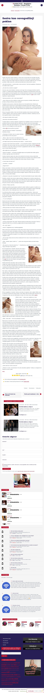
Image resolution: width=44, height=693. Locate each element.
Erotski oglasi (31, 690)
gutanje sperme (8, 666)
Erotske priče (22, 379)
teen (11, 680)
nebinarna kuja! (15, 593)
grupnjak (3, 666)
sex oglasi (14, 678)
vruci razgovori (5, 684)
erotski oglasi (10, 664)
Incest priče (17, 10)
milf (7, 672)
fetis (15, 664)
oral (8, 676)
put (5, 259)
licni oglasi (3, 670)
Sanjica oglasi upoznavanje (17, 581)
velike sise (15, 682)
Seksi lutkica (9, 500)
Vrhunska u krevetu (16, 605)
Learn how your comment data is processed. (26, 471)
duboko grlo (17, 662)
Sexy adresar (5, 640)
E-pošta (4, 454)
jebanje (6, 668)
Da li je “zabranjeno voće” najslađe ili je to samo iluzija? (22, 535)
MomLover (14, 542)
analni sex (5, 662)
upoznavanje (17, 680)
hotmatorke (16, 666)
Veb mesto (4, 459)
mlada (11, 672)
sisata (2, 680)
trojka (13, 680)
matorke (3, 672)
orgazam (11, 676)
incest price (32, 388)
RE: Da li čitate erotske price (17, 562)
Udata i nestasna (9, 508)
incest (26, 388)
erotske (3, 664)
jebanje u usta (11, 668)
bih (6, 128)
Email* (2, 651)
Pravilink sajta (5, 642)
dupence (38, 145)
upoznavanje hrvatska (6, 682)
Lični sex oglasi (11, 622)
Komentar (4, 441)
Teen (9, 24)
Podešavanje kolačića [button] (24, 691)
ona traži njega (12, 674)
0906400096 (14, 494)
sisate (6, 680)
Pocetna (12, 10)
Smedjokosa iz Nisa (10, 523)
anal (2, 662)
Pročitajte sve (22, 414)
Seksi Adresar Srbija (7, 638)
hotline (12, 666)
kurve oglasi (16, 668)
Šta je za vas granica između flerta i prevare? (20, 540)
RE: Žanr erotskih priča (15, 549)
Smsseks (9, 680)
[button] (39, 619)
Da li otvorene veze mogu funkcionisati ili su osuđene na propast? (24, 545)
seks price (39, 388)
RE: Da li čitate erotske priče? (17, 531)
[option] (8, 623)
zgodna (11, 684)
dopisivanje (12, 662)
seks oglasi (8, 678)
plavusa (15, 676)
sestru (36, 295)
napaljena (4, 674)
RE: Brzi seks (13, 567)
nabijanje (14, 672)
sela (32, 94)
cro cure (8, 662)
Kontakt (4, 644)
